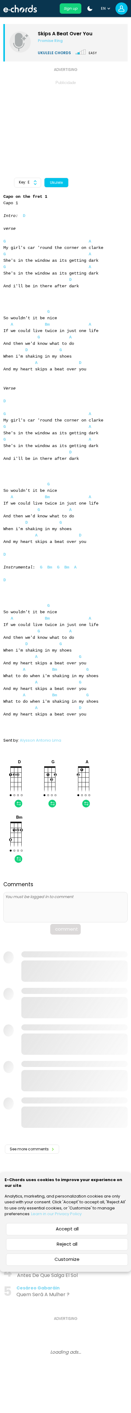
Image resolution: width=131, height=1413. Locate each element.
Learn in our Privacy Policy (56, 1214)
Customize (67, 1259)
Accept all (67, 1229)
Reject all (67, 1244)
